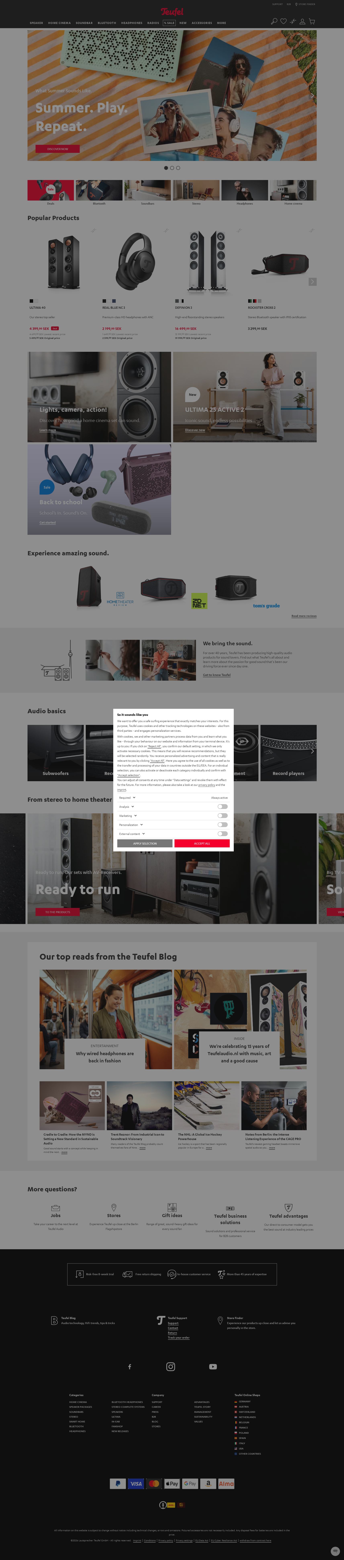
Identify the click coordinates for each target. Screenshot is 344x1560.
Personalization (128, 824)
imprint (121, 789)
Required (125, 797)
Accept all (202, 843)
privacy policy (206, 784)
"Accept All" (157, 760)
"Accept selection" (128, 775)
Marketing (125, 815)
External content (129, 834)
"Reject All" (154, 746)
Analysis (124, 806)
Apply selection (145, 843)
